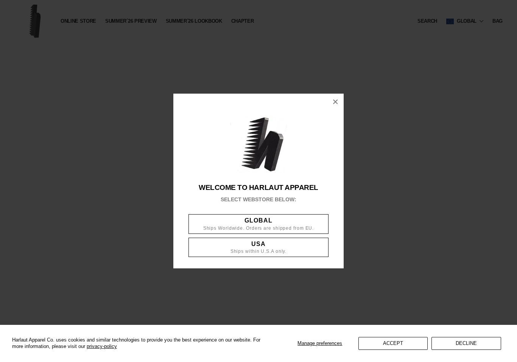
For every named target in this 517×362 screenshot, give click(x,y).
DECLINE (466, 343)
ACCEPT (393, 343)
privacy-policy (102, 346)
